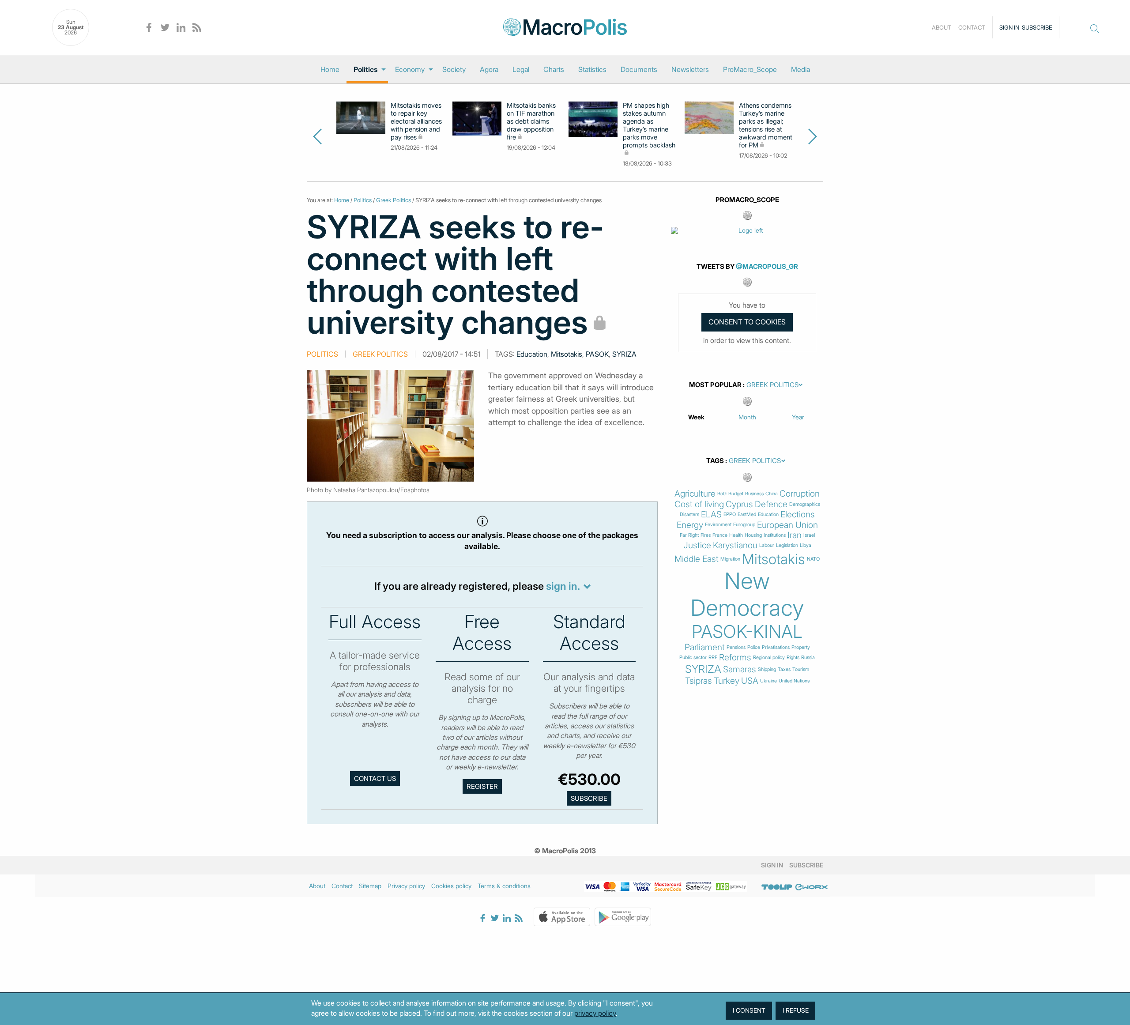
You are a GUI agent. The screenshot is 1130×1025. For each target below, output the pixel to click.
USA (749, 681)
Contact (971, 27)
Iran (794, 535)
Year (798, 417)
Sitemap (370, 885)
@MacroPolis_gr (767, 266)
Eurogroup (744, 525)
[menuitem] (330, 69)
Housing (753, 535)
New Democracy (747, 594)
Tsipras (698, 681)
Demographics (804, 504)
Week (696, 417)
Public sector (693, 657)
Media (800, 69)
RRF (712, 657)
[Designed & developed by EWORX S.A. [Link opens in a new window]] (811, 887)
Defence (771, 504)
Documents (639, 69)
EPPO (729, 514)
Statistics (592, 69)
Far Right (689, 535)
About (941, 27)
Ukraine (768, 681)
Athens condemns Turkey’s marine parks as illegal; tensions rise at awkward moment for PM (765, 125)
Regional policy (769, 657)
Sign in (1009, 27)
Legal (520, 69)
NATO (813, 559)
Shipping (767, 669)
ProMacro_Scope (750, 69)
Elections (797, 514)
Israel (809, 535)
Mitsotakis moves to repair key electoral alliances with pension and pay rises (416, 121)
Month (747, 417)
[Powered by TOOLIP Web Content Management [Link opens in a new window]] (777, 887)
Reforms (735, 657)
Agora (489, 69)
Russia (808, 657)
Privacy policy (406, 885)
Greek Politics (393, 199)
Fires (706, 535)
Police (753, 647)
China (771, 494)
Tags (715, 461)
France (719, 535)
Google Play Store (623, 917)
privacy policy (595, 1013)
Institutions (775, 535)
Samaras (739, 669)
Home (329, 69)
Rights (793, 657)
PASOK (597, 354)
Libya (805, 545)
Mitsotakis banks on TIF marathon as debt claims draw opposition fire (531, 121)
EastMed (747, 514)
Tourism (800, 669)
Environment (718, 525)
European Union (787, 525)
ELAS (711, 514)
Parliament (705, 647)
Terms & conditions (504, 885)
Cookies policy (451, 885)
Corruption (800, 494)
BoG (722, 494)
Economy (410, 69)
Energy (690, 525)
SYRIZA (624, 354)
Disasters (689, 514)
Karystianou (735, 545)
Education (531, 354)
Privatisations (776, 647)
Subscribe (1037, 27)
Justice (697, 545)
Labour (766, 545)
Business (754, 494)
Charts (553, 69)
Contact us (375, 778)
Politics (365, 69)
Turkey (726, 681)
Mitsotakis (566, 354)
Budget (735, 494)
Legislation (787, 545)
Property (800, 647)
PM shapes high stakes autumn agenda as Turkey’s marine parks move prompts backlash (649, 125)
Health (736, 535)
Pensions (736, 647)
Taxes (784, 669)
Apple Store (562, 917)
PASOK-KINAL (747, 631)
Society (454, 69)
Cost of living (699, 504)
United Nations (794, 681)
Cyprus (739, 504)
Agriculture (695, 494)
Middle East (696, 559)
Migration (730, 559)
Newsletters (690, 69)
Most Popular (715, 385)
